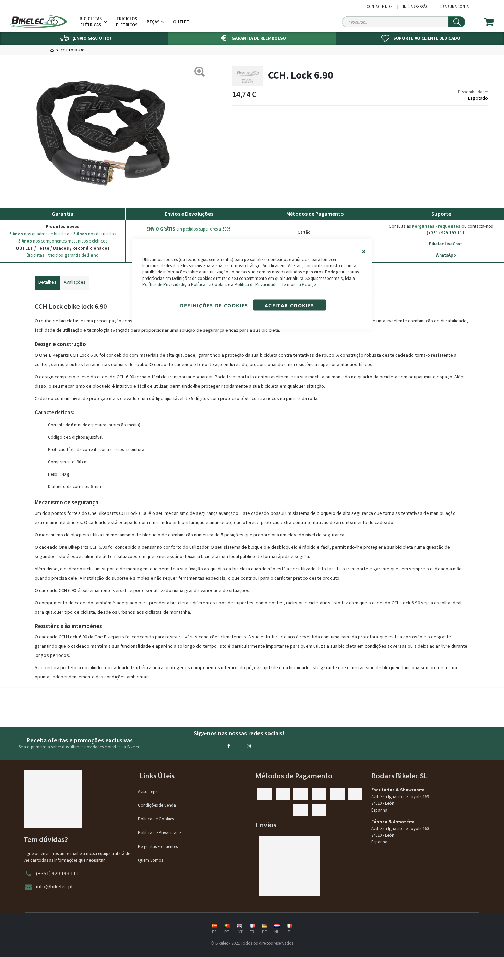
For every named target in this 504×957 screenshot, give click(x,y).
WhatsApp (446, 255)
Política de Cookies (209, 284)
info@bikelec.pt (54, 886)
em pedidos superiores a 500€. (188, 229)
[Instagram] (248, 746)
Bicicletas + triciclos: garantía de (63, 255)
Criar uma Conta (454, 7)
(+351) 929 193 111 (446, 233)
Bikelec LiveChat (445, 244)
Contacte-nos (379, 7)
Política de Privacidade (163, 284)
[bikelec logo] (38, 21)
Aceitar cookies (289, 305)
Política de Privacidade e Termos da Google (275, 284)
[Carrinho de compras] (493, 21)
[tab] (47, 281)
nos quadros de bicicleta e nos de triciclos (62, 234)
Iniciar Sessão (416, 7)
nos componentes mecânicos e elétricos (62, 241)
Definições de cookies (214, 305)
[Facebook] (229, 746)
